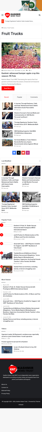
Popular (19, 97)
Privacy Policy (5, 393)
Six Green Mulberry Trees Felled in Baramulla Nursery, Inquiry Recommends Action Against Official (26, 142)
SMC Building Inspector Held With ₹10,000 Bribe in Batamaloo (30, 206)
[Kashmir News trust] (13, 15)
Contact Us (4, 387)
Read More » (8, 88)
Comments (34, 97)
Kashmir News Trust (8, 70)
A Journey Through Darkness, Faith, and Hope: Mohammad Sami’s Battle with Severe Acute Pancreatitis (26, 105)
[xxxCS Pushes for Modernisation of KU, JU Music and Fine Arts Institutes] (7, 237)
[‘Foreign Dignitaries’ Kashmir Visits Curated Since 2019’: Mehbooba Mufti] (7, 125)
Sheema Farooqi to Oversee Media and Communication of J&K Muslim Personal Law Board (26, 115)
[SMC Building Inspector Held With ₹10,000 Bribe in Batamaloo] (7, 133)
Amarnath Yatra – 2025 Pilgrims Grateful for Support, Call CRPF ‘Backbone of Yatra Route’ (27, 246)
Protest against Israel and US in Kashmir (15, 342)
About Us (4, 384)
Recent (6, 97)
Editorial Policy (5, 390)
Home (4, 28)
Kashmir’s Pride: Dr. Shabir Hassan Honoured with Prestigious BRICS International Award (25, 227)
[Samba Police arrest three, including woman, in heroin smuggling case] (7, 269)
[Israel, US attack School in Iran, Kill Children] (7, 349)
